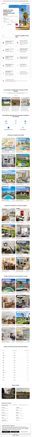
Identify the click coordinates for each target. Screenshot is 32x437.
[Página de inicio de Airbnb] (4, 3)
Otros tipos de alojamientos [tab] (13, 404)
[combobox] (10, 18)
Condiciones (17, 435)
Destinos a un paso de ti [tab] (5, 404)
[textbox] (7, 21)
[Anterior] (14, 95)
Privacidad (13, 435)
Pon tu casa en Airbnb (26, 3)
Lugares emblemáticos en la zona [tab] (23, 404)
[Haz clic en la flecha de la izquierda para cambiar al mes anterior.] (4, 24)
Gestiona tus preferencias (24, 431)
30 (14, 34)
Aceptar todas (6, 431)
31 (4, 36)
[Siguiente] (17, 95)
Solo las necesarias (15, 431)
